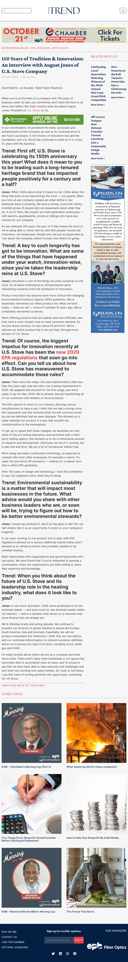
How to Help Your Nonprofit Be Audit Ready (92, 837)
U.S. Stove (33, 110)
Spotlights (60, 48)
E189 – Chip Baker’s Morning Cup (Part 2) (26, 766)
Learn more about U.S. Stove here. (23, 685)
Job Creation (40, 48)
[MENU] (123, 10)
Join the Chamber (13, 942)
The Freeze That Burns (80, 911)
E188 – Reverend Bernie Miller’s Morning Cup (28, 911)
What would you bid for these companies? (91, 766)
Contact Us (9, 937)
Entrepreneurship (15, 48)
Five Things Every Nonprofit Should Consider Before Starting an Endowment (29, 839)
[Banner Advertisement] (107, 331)
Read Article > (98, 104)
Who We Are (9, 931)
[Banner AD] (64, 41)
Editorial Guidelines (15, 947)
